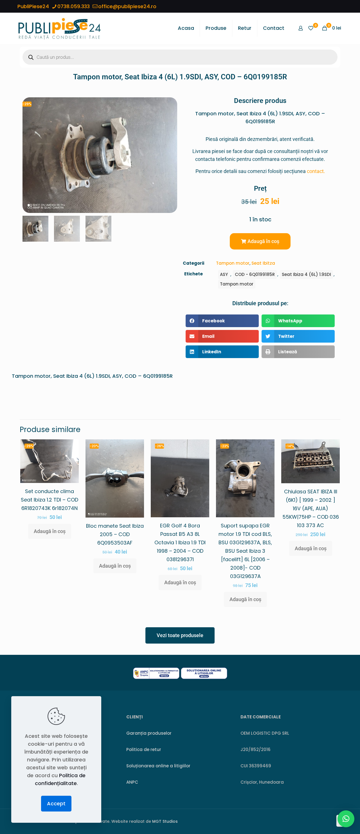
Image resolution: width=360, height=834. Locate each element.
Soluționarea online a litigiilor (158, 766)
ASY (224, 274)
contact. (316, 171)
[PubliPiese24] (59, 28)
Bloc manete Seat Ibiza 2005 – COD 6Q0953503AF (115, 534)
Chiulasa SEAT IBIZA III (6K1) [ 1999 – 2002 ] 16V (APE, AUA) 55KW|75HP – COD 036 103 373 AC (310, 508)
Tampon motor (232, 263)
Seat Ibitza (263, 263)
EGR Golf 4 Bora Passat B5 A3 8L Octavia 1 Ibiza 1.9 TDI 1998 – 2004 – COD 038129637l (180, 542)
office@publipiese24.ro (127, 6)
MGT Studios (165, 821)
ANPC (132, 782)
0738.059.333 (73, 6)
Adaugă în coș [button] (50, 531)
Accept (56, 803)
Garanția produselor (149, 733)
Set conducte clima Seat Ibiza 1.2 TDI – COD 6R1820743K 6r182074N (49, 500)
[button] (260, 241)
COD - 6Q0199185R (255, 274)
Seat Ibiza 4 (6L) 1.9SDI (306, 274)
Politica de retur (143, 749)
